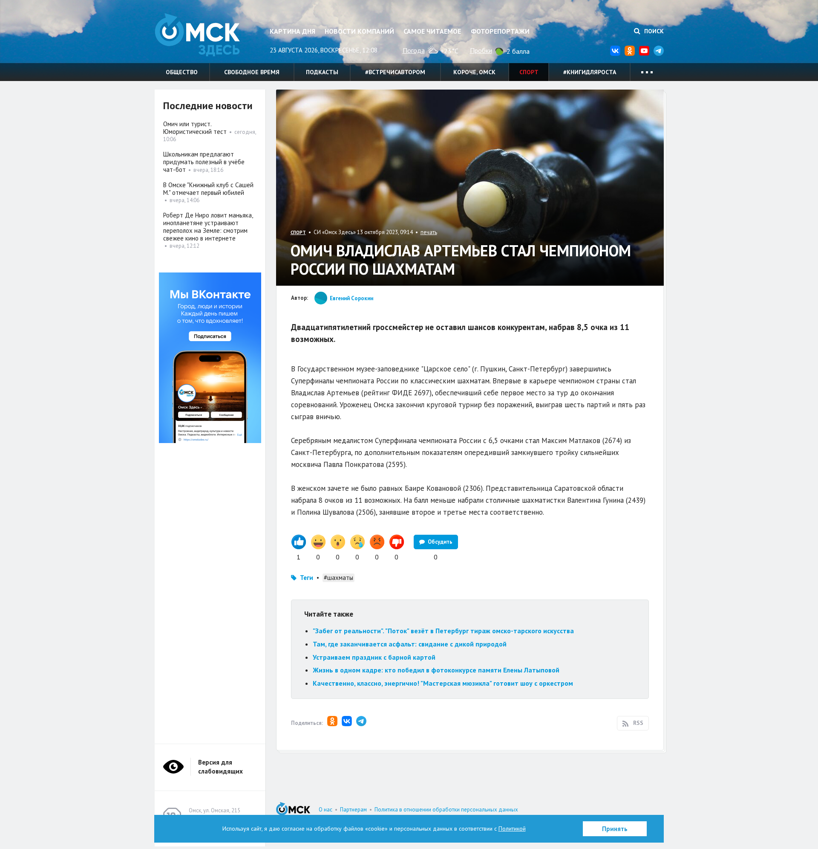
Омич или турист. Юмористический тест (195, 128)
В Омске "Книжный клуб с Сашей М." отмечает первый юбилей (208, 189)
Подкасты (322, 72)
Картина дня (292, 31)
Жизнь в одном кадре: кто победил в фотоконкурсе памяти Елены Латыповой (436, 670)
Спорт (529, 72)
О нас (325, 809)
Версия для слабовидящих (220, 766)
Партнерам (353, 809)
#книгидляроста (589, 72)
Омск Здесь (197, 35)
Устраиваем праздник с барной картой (374, 657)
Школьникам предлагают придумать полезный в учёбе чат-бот (204, 162)
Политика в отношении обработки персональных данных (446, 809)
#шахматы (338, 578)
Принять (615, 829)
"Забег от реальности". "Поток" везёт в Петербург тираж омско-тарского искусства (443, 630)
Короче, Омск (474, 72)
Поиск (653, 31)
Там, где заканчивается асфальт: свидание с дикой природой (410, 644)
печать (429, 232)
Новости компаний (359, 31)
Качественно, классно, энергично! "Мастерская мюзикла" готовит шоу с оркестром (443, 683)
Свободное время (251, 72)
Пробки (481, 50)
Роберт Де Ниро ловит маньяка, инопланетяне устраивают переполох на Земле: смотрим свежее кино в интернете (208, 226)
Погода (414, 50)
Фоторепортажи (500, 31)
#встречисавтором (395, 72)
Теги (306, 578)
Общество (182, 72)
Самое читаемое (432, 31)
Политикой (512, 828)
